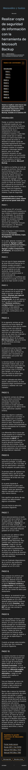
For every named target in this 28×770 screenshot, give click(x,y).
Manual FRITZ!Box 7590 (12, 752)
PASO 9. (6, 94)
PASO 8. (6, 91)
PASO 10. (6, 97)
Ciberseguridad (7, 759)
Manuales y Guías (18, 759)
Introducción (8, 68)
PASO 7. (6, 89)
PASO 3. (8, 77)
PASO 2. (8, 74)
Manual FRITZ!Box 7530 (12, 750)
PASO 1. (8, 71)
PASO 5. (6, 83)
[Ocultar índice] (23, 63)
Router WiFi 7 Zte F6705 (12, 747)
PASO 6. (6, 86)
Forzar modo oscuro (11, 744)
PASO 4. (6, 80)
